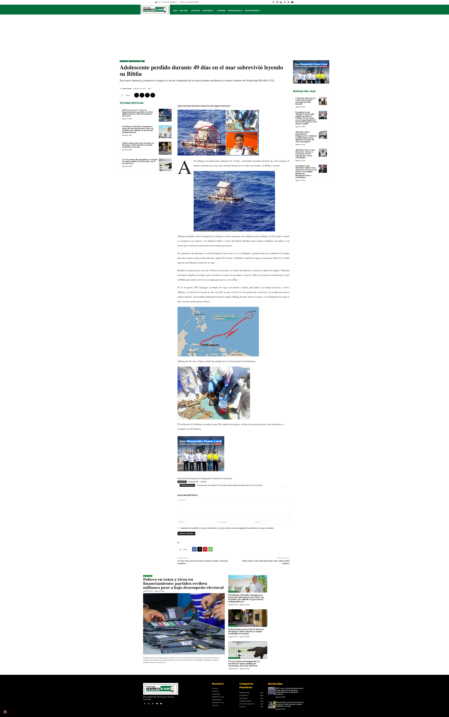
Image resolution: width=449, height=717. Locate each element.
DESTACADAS (123, 61)
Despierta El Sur (148, 591)
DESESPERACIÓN (193, 482)
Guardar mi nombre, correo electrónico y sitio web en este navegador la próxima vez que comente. (227, 528)
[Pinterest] (285, 2)
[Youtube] (292, 2)
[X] (288, 2)
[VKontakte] (157, 703)
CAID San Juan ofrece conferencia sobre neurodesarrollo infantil (305, 101)
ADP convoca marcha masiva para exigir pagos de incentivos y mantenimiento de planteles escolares (289, 691)
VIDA (142, 61)
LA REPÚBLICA (148, 576)
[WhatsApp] (152, 95)
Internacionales (134, 61)
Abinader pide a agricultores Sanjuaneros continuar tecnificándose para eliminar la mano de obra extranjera (306, 137)
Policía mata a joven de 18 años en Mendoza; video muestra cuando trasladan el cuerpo (138, 145)
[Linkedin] (281, 2)
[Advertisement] (224, 38)
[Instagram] (277, 2)
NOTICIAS (203, 482)
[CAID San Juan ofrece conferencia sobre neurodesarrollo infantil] (323, 101)
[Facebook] (273, 2)
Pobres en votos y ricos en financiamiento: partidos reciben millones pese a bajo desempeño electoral (137, 113)
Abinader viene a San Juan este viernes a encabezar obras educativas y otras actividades (305, 154)
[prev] (282, 485)
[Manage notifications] (5, 712)
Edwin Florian (127, 89)
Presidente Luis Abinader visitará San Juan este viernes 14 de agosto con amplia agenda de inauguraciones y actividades (306, 172)
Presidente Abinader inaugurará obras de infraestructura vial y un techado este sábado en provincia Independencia (138, 129)
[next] (285, 485)
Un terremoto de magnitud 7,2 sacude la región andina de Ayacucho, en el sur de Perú (139, 162)
